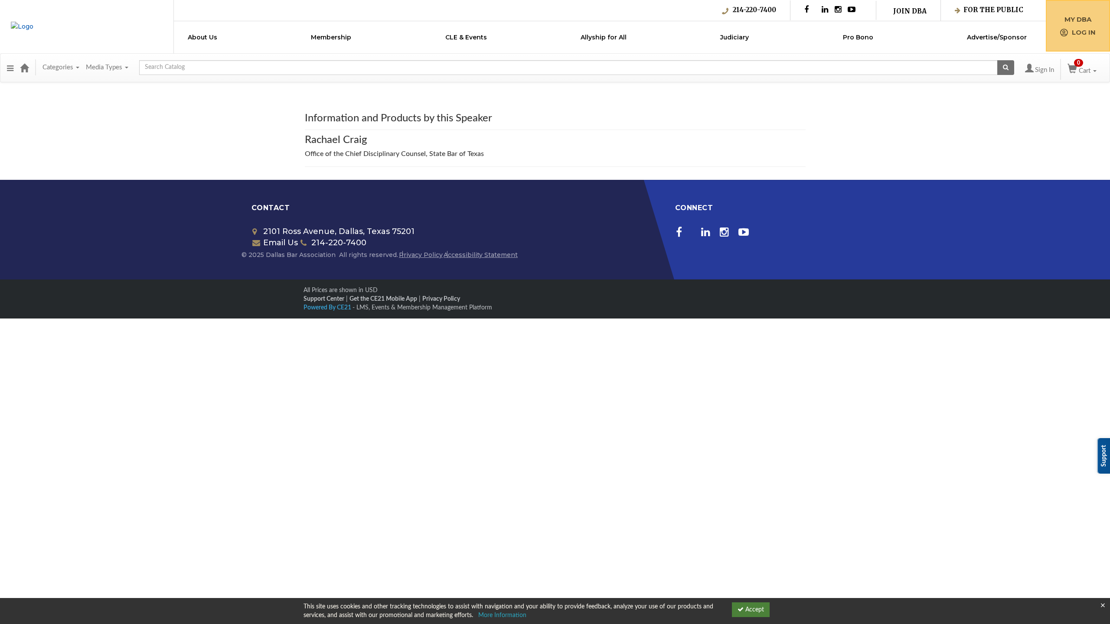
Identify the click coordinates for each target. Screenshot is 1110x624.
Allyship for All (604, 37)
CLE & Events (466, 37)
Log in (1084, 32)
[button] (10, 67)
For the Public (993, 10)
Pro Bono (858, 37)
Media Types (105, 67)
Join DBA (910, 11)
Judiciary (734, 37)
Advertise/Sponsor (997, 37)
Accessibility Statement (481, 255)
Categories (58, 67)
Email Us (280, 242)
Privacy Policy (421, 255)
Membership (331, 37)
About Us (202, 37)
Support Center (324, 299)
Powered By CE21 (328, 308)
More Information (502, 615)
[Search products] (1005, 67)
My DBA (1077, 19)
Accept (754, 610)
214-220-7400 (754, 10)
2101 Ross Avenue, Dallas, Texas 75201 (339, 231)
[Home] (24, 67)
